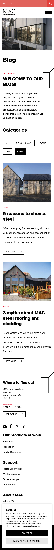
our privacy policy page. (28, 526)
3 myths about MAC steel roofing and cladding (24, 318)
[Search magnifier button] (50, 3)
